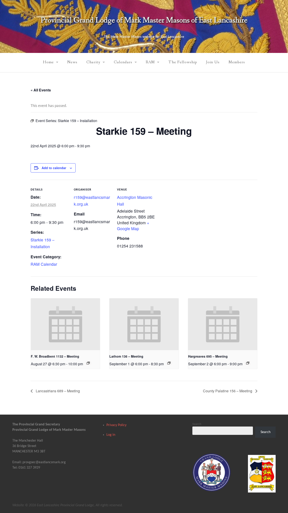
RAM (150, 62)
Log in (110, 435)
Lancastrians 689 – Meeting (57, 390)
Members (237, 62)
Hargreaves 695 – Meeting (208, 356)
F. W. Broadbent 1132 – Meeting (55, 356)
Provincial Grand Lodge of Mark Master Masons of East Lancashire (144, 20)
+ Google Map (133, 225)
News (72, 62)
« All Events (41, 90)
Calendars (123, 62)
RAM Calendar (44, 264)
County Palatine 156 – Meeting (228, 390)
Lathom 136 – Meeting (126, 356)
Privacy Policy (116, 425)
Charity (93, 62)
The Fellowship (182, 62)
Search (196, 424)
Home (48, 62)
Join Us (212, 62)
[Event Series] (88, 363)
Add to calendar (54, 168)
